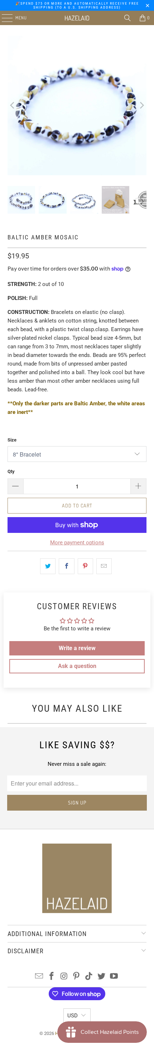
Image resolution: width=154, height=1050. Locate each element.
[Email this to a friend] (104, 566)
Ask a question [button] (77, 666)
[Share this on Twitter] (48, 566)
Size (12, 440)
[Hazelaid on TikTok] (89, 976)
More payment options (77, 542)
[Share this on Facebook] (66, 566)
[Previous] (13, 105)
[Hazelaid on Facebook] (52, 976)
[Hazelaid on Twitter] (101, 976)
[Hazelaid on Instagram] (64, 976)
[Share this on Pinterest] (85, 566)
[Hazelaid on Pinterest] (76, 976)
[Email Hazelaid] (39, 976)
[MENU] (3, 18)
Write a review (77, 648)
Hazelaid (77, 18)
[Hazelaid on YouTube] (114, 976)
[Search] (127, 18)
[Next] (141, 105)
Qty (11, 471)
